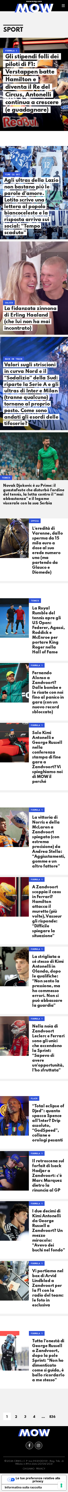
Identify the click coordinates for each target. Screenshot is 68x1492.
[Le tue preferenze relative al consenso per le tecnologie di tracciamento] (61, 1485)
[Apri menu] (63, 5)
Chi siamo (29, 1469)
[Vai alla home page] (34, 8)
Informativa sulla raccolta (23, 1487)
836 (52, 1417)
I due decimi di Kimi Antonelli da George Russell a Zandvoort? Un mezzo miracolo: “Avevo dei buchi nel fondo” (48, 1230)
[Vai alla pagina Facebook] (29, 1445)
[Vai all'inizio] (34, 1432)
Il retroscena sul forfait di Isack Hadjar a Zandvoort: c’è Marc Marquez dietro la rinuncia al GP (48, 1176)
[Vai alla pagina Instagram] (38, 1445)
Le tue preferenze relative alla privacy (38, 1479)
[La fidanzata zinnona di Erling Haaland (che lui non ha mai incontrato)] (34, 288)
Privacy (40, 1469)
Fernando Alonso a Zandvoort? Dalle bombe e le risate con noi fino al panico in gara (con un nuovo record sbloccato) (48, 692)
